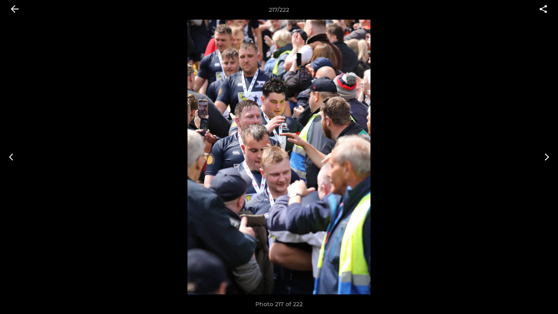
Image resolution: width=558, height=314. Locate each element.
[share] (543, 10)
